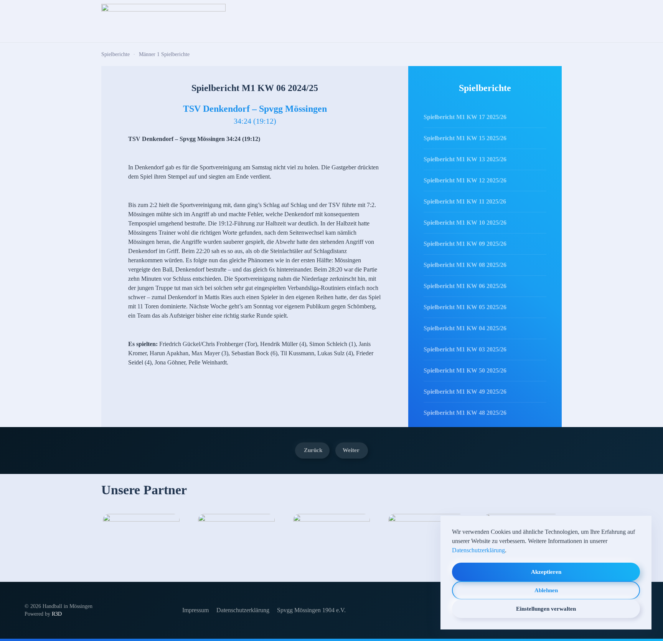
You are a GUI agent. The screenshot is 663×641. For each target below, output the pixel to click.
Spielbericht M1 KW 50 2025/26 (465, 370)
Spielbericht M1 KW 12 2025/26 (465, 180)
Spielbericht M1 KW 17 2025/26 (465, 117)
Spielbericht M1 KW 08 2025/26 (465, 265)
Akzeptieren (546, 572)
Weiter (351, 450)
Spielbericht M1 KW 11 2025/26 (465, 201)
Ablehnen (546, 590)
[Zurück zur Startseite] (163, 21)
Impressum (195, 610)
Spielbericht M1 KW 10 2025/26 (465, 222)
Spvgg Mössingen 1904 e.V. (311, 610)
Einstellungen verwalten (546, 609)
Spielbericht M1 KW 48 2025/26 (465, 412)
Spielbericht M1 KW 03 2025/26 (465, 349)
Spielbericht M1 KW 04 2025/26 (465, 328)
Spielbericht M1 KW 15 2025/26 (465, 138)
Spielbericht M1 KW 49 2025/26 (465, 391)
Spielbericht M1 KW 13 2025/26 (465, 159)
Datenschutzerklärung (242, 610)
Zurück (313, 450)
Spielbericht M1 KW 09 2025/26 (465, 243)
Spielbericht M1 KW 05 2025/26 (465, 307)
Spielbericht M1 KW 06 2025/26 (465, 286)
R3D (57, 614)
